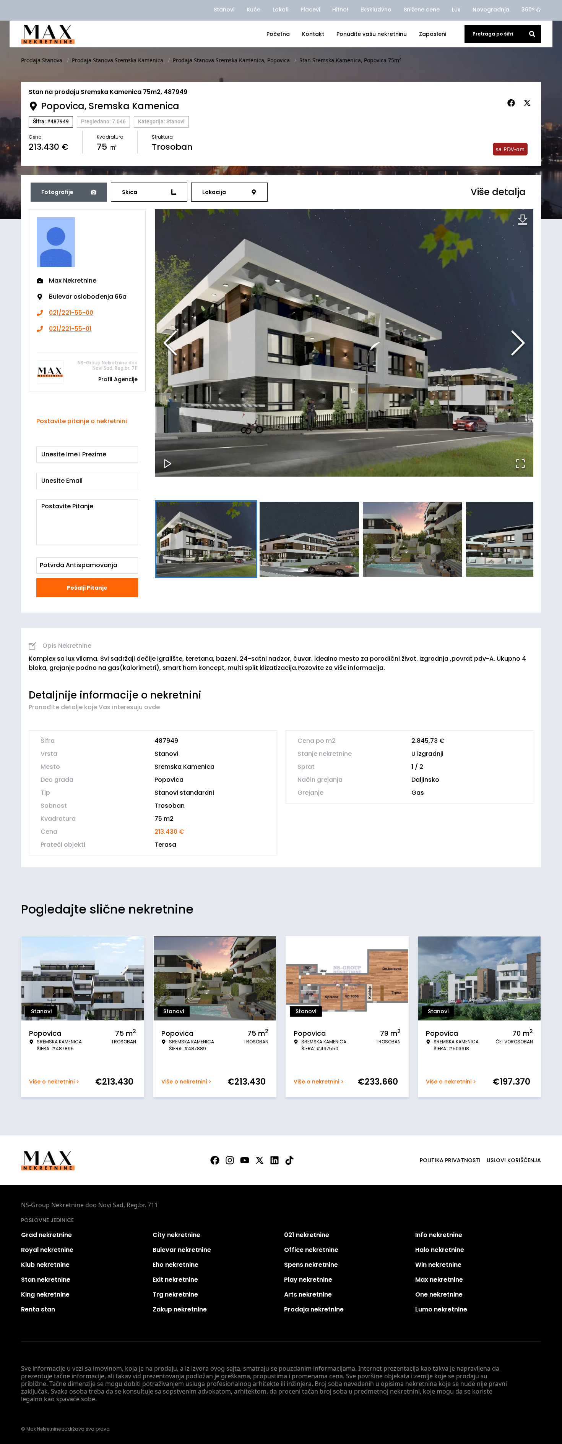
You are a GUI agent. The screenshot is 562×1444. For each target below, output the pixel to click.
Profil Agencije (118, 379)
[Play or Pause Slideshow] (168, 464)
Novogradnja (491, 9)
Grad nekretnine (46, 1235)
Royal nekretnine (47, 1249)
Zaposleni (432, 34)
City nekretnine (176, 1235)
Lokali (280, 9)
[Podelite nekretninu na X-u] (528, 103)
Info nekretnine (438, 1235)
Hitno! (340, 9)
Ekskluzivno (376, 9)
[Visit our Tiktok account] (289, 1160)
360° (527, 9)
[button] (344, 343)
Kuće (253, 9)
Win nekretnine (438, 1264)
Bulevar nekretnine (182, 1249)
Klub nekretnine (45, 1264)
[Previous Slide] (170, 343)
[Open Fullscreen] (520, 464)
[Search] (532, 34)
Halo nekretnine (439, 1249)
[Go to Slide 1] (206, 539)
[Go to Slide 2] (309, 539)
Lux (456, 9)
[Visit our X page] (259, 1160)
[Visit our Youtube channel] (244, 1160)
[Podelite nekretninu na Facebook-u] (512, 103)
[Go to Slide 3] (412, 539)
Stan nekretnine (45, 1279)
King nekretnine (45, 1294)
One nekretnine (439, 1294)
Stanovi (224, 9)
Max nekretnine (439, 1279)
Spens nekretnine (311, 1264)
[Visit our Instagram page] (229, 1160)
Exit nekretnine (175, 1279)
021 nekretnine (306, 1235)
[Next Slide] (518, 343)
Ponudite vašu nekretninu (371, 34)
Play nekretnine (308, 1279)
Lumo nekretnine (441, 1309)
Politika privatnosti (450, 1160)
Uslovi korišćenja (514, 1160)
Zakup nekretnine (180, 1309)
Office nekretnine (311, 1249)
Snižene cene (422, 9)
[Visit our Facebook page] (214, 1160)
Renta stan (38, 1309)
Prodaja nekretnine (314, 1309)
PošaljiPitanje (87, 588)
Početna (278, 34)
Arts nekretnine (308, 1294)
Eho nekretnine (175, 1264)
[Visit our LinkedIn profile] (274, 1160)
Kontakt (313, 34)
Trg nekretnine (175, 1294)
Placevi (310, 9)
